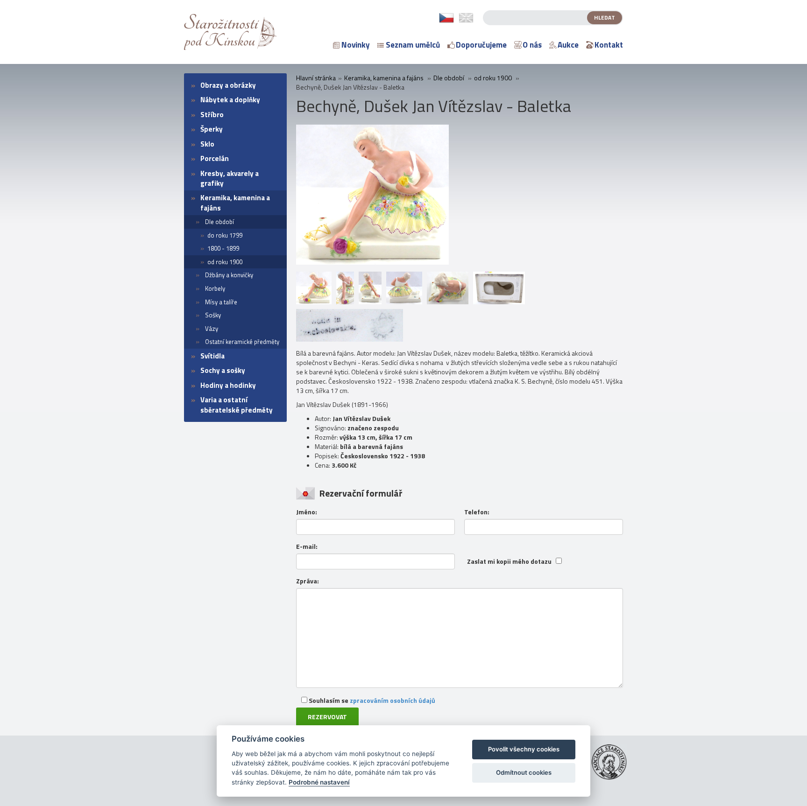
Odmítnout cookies (524, 772)
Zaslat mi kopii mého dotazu (509, 561)
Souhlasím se (371, 700)
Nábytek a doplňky (230, 99)
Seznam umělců (413, 44)
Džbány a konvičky (229, 275)
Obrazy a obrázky (228, 85)
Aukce (568, 44)
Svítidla (212, 355)
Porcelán (214, 158)
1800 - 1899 (223, 248)
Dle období (219, 221)
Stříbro (212, 114)
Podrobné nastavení (319, 782)
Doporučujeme (481, 44)
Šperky (211, 129)
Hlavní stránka (316, 78)
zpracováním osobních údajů (392, 700)
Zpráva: (307, 581)
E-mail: (307, 546)
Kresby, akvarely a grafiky (229, 178)
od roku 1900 (224, 261)
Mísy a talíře (221, 302)
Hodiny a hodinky (228, 385)
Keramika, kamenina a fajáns (235, 202)
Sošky (213, 315)
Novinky (355, 44)
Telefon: (476, 512)
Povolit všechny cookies (523, 749)
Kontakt (609, 44)
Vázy (211, 328)
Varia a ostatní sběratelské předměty (236, 404)
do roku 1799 (224, 235)
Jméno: (306, 512)
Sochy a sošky (222, 370)
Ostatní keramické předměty (242, 341)
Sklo (207, 144)
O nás (532, 44)
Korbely (215, 288)
